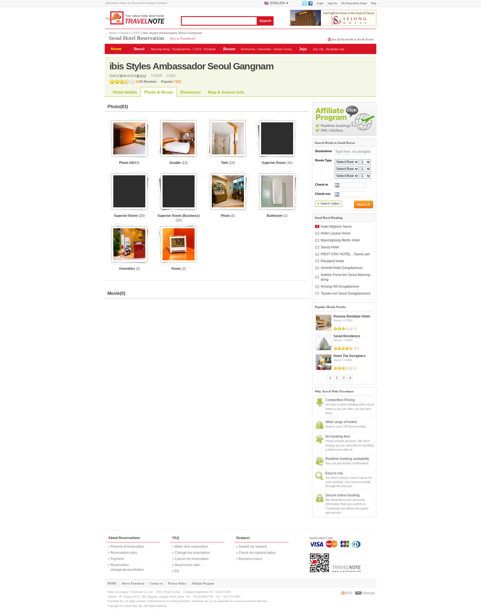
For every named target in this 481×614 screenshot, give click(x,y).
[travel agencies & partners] (344, 135)
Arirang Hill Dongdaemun (340, 286)
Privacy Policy (177, 583)
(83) (129, 163)
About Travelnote (133, 583)
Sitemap (368, 593)
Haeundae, (264, 49)
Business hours (250, 559)
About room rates (187, 565)
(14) (228, 163)
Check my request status (257, 553)
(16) (277, 163)
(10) (179, 218)
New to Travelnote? (182, 38)
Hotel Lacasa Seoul (335, 233)
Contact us (156, 583)
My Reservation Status (354, 3)
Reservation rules (124, 553)
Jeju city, (318, 49)
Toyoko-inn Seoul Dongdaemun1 (346, 293)
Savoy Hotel (330, 247)
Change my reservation (192, 553)
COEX (135, 33)
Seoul (124, 33)
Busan (229, 49)
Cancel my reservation (191, 559)
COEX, (197, 49)
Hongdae (209, 49)
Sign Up (332, 3)
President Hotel (332, 261)
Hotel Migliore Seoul (336, 227)
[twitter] (304, 4)
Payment (117, 559)
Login (320, 3)
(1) (277, 216)
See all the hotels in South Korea (353, 39)
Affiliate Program (203, 583)
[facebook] (310, 4)
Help (373, 3)
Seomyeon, (248, 49)
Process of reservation (127, 547)
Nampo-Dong (282, 49)
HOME (112, 583)
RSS (348, 593)
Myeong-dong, (160, 49)
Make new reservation (191, 547)
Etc (177, 571)
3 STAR (157, 76)
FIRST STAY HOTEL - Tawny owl (345, 254)
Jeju (303, 49)
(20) (129, 216)
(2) (129, 269)
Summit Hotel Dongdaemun (342, 268)
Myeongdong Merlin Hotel (340, 240)
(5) (228, 216)
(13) (179, 163)
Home (113, 33)
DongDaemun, (181, 49)
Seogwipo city (335, 49)
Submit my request (253, 547)
